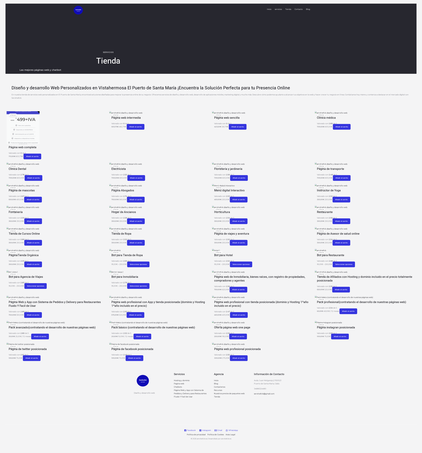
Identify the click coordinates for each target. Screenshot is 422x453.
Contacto (299, 9)
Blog (308, 9)
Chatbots (178, 387)
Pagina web (179, 384)
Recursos (218, 390)
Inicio (269, 9)
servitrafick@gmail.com (264, 394)
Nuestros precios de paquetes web (229, 394)
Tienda (288, 9)
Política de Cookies (215, 435)
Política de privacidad (196, 435)
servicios (278, 9)
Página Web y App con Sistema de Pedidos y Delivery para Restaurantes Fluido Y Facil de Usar (190, 393)
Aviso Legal (230, 435)
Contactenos (219, 387)
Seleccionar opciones (138, 264)
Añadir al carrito (32, 156)
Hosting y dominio (182, 380)
